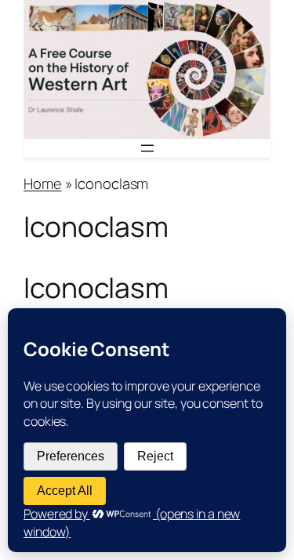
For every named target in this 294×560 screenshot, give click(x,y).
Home (43, 183)
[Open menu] (147, 148)
